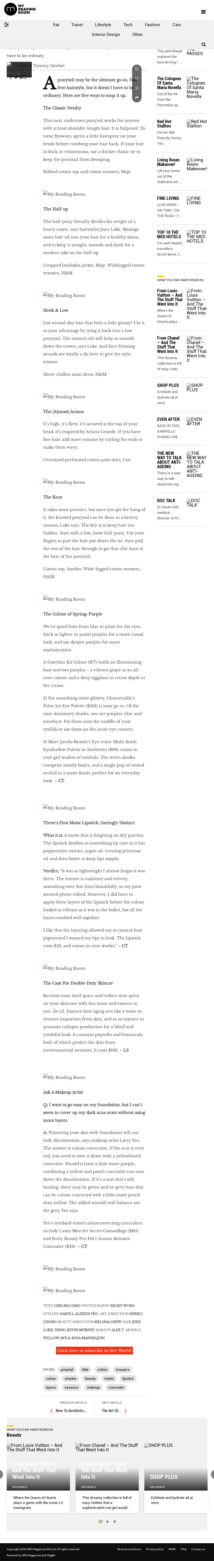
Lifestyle (103, 24)
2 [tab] (107, 1521)
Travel (77, 24)
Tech (128, 24)
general (14, 94)
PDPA (172, 1549)
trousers (123, 1370)
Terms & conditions (129, 1549)
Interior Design (106, 34)
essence (71, 1387)
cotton (102, 1370)
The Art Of (111, 1410)
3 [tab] (114, 1521)
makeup (93, 1387)
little (85, 1370)
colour (51, 1378)
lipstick (128, 1378)
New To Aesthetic (71, 1410)
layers (51, 1387)
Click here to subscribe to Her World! (94, 1350)
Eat (56, 24)
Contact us (198, 1549)
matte (109, 1378)
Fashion (152, 24)
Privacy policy (155, 1549)
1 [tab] (100, 1521)
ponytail (67, 1370)
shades (70, 1378)
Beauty (14, 1435)
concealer (116, 1387)
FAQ (183, 1549)
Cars (176, 24)
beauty (90, 1378)
